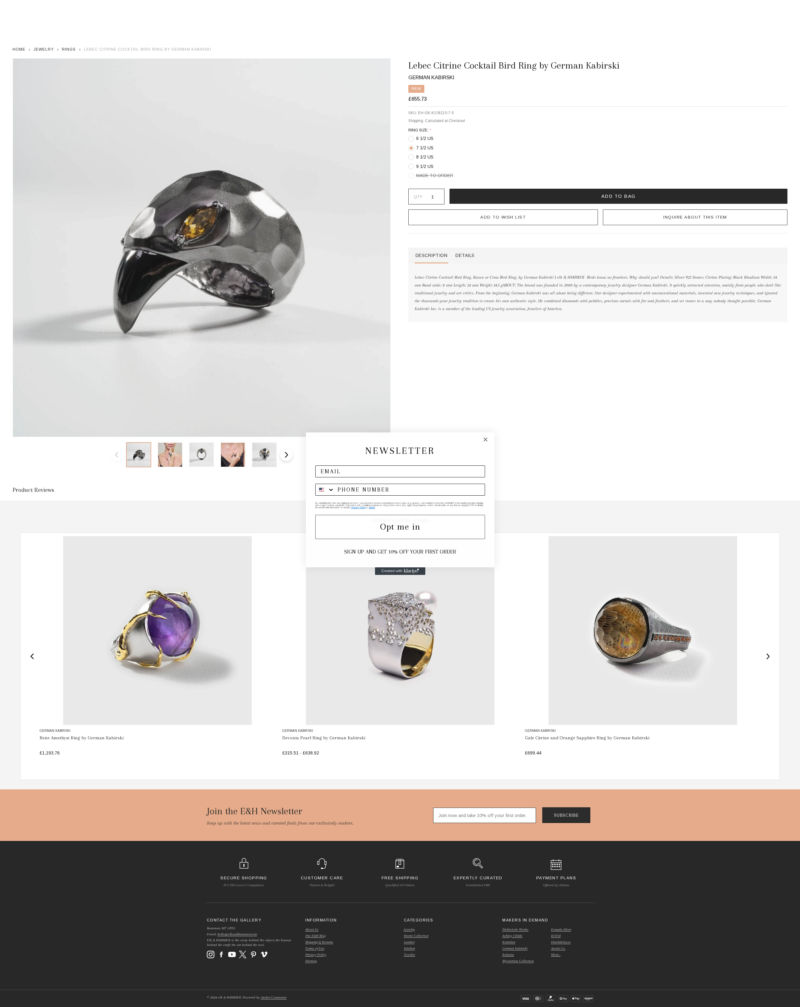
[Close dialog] (485, 439)
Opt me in (400, 526)
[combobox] (325, 489)
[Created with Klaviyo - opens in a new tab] (400, 571)
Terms (372, 507)
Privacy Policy (359, 507)
